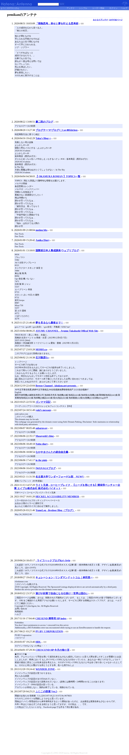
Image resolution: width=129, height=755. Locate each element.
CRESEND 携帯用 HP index (50, 618)
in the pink (41, 460)
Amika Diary (43, 240)
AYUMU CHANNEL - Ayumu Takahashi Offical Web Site (67, 330)
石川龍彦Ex (42, 357)
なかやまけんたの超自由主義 (52, 452)
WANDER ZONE (45, 669)
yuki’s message (43, 410)
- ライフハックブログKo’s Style (53, 560)
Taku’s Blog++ (43, 138)
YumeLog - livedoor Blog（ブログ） (55, 510)
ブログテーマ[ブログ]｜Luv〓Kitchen (57, 130)
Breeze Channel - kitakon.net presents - (57, 385)
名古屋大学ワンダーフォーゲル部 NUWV (60, 476)
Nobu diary (42, 444)
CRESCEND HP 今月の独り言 (53, 650)
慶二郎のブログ (44, 121)
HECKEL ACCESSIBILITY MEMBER (57, 496)
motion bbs (41, 230)
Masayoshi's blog (45, 436)
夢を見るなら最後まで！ (49, 322)
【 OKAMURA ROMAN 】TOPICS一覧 (58, 176)
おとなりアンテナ (100, 20)
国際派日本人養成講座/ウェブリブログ (57, 250)
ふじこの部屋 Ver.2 (46, 691)
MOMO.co (41, 349)
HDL (38, 641)
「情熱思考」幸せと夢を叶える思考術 (57, 23)
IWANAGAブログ (46, 468)
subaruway (42, 428)
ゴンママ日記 (43, 402)
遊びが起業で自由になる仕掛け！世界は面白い (62, 593)
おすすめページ (116, 20)
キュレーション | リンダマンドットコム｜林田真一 (64, 577)
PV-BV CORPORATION (49, 631)
